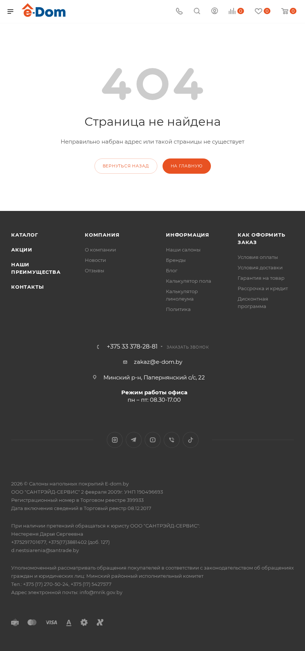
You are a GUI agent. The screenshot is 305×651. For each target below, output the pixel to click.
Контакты (27, 287)
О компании (100, 250)
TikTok (191, 440)
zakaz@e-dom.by (158, 361)
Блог (171, 270)
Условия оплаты (258, 257)
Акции (21, 250)
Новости (95, 260)
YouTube (153, 440)
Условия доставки (260, 267)
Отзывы (94, 270)
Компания (102, 235)
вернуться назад (126, 166)
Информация (187, 235)
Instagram (115, 440)
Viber (172, 440)
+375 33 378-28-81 (132, 347)
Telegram (134, 440)
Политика (178, 309)
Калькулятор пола (188, 281)
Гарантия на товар (261, 278)
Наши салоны (183, 250)
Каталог (24, 235)
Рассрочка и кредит (263, 288)
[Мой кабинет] (214, 11)
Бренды (176, 260)
